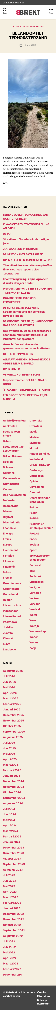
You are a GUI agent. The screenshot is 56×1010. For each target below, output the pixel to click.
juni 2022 (9, 947)
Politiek (34, 518)
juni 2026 (9, 681)
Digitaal (8, 517)
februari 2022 (12, 969)
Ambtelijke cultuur (15, 420)
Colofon (42, 992)
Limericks (35, 420)
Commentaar (11, 478)
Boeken (8, 461)
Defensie (8, 500)
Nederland (36, 459)
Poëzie (33, 507)
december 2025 (13, 715)
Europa (7, 544)
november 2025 (13, 720)
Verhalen (35, 592)
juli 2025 (9, 742)
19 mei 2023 (30, 45)
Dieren (7, 511)
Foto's (17, 26)
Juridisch (9, 627)
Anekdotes (10, 426)
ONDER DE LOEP (39, 464)
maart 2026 (10, 698)
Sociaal (34, 544)
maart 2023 (10, 897)
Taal (32, 570)
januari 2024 (11, 842)
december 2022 (13, 913)
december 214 (12, 974)
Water (33, 614)
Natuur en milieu (33, 26)
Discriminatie (11, 522)
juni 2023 (9, 880)
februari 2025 (12, 770)
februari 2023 (12, 902)
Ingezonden (10, 610)
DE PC (7, 233)
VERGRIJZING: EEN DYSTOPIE (21, 374)
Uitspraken (36, 581)
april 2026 (10, 692)
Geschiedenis (12, 583)
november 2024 (13, 786)
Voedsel (34, 609)
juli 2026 (9, 676)
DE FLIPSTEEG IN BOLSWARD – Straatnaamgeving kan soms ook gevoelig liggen (24, 311)
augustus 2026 (13, 670)
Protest (34, 533)
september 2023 (14, 864)
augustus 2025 (13, 737)
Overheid (35, 492)
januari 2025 (11, 775)
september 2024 (14, 797)
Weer (32, 620)
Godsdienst (10, 594)
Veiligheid (35, 587)
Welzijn (34, 625)
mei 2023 (9, 886)
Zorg (32, 648)
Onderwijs (36, 470)
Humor (7, 599)
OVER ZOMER (11, 369)
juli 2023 (9, 875)
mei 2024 (9, 819)
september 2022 (14, 930)
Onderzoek (36, 475)
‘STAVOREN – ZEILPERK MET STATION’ (26, 389)
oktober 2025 (12, 726)
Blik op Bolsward (13, 456)
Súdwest (35, 565)
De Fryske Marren (14, 494)
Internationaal (12, 616)
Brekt (15, 992)
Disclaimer (44, 996)
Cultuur (8, 489)
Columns (8, 472)
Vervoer (34, 603)
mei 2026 (9, 687)
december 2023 (13, 847)
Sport (33, 550)
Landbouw (9, 649)
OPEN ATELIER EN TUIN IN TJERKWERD (27, 259)
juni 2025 (9, 748)
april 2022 (9, 958)
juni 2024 (9, 814)
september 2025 (14, 731)
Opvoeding (36, 486)
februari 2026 (12, 704)
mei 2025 (9, 753)
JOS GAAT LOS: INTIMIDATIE (21, 248)
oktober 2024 (12, 792)
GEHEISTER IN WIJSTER (18, 354)
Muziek (34, 448)
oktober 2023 (12, 858)
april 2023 (10, 891)
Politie (33, 512)
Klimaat (8, 638)
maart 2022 (10, 963)
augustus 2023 (13, 869)
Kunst (6, 644)
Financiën (9, 566)
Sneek (33, 539)
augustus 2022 (13, 935)
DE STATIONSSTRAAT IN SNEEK (23, 254)
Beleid (7, 441)
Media (33, 431)
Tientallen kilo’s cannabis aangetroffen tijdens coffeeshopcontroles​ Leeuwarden (27, 269)
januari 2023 (11, 908)
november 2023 (13, 853)
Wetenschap (37, 631)
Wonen (34, 637)
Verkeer (34, 598)
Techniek (35, 576)
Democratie (10, 505)
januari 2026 (11, 709)
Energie (8, 533)
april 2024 (10, 825)
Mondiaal (35, 442)
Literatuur (35, 426)
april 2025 (10, 759)
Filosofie (8, 561)
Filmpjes (8, 555)
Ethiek (7, 539)
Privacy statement (43, 1002)
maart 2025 (10, 764)
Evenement (10, 550)
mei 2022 (9, 952)
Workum (34, 642)
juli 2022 (9, 941)
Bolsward (9, 467)
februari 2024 (12, 836)
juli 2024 (9, 808)
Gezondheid (11, 588)
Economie (9, 528)
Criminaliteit (11, 483)
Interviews (10, 621)
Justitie (8, 632)
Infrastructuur (12, 605)
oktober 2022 (12, 924)
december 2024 (13, 781)
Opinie (33, 481)
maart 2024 (10, 831)
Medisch (34, 437)
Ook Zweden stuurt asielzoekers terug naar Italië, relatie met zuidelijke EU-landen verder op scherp (27, 334)
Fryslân (8, 577)
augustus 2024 (13, 803)
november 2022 (13, 919)
